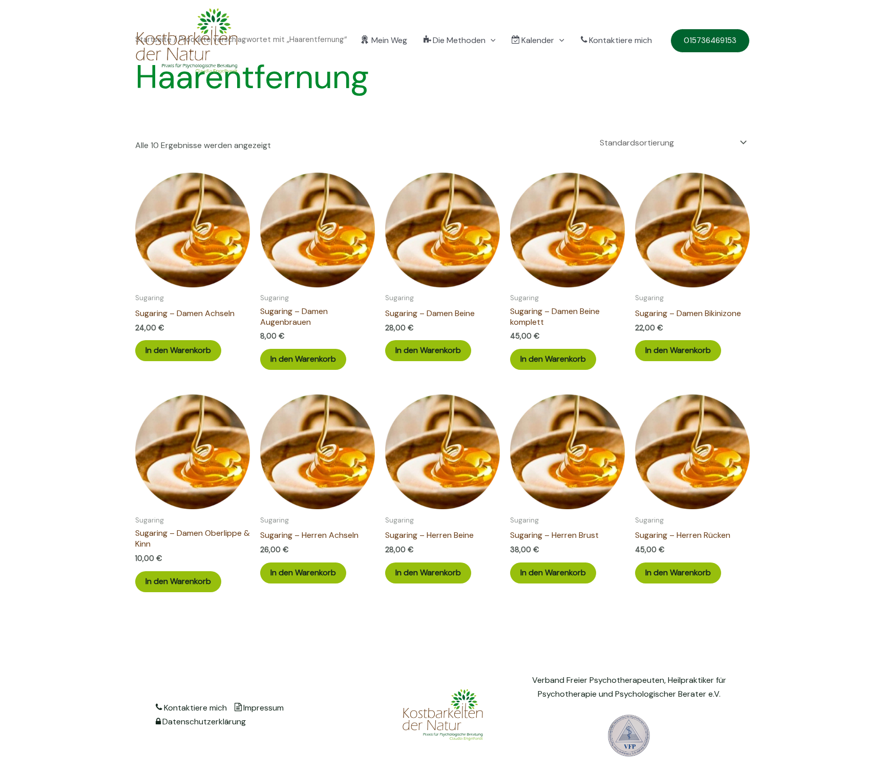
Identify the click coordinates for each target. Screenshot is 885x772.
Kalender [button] (537, 40)
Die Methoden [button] (459, 40)
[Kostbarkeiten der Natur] (186, 40)
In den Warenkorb (178, 350)
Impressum (263, 707)
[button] (491, 40)
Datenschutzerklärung (204, 721)
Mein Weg (389, 40)
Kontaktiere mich (620, 40)
